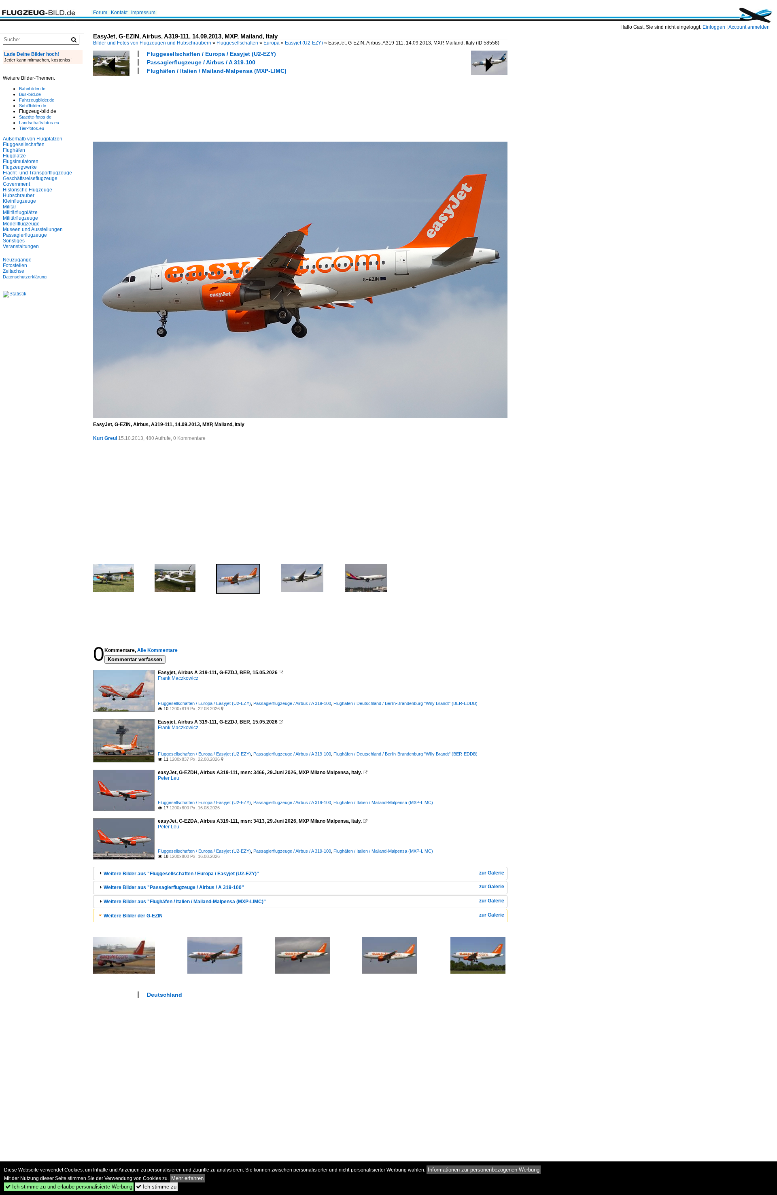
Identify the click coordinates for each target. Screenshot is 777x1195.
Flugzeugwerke (20, 167)
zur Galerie (491, 873)
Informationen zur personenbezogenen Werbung (483, 1170)
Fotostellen (15, 265)
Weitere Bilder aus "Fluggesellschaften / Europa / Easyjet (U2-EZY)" (181, 874)
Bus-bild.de (30, 94)
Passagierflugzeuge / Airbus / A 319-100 (201, 62)
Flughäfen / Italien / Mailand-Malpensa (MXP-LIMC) (217, 71)
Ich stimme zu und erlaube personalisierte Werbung (68, 1187)
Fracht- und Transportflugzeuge (37, 173)
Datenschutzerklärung (25, 276)
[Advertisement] (240, 107)
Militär (9, 207)
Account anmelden (749, 27)
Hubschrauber (18, 195)
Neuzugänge (17, 260)
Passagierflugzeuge (25, 235)
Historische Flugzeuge (27, 190)
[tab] (300, 873)
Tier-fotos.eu (31, 128)
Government (16, 184)
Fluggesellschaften (237, 43)
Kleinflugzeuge (19, 201)
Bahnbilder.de (32, 88)
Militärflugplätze (20, 212)
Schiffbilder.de (32, 105)
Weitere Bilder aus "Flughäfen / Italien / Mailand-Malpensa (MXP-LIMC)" (185, 901)
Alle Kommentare (157, 650)
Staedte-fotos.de (35, 117)
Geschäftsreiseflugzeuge (30, 178)
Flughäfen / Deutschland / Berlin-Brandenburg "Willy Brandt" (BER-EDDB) (405, 703)
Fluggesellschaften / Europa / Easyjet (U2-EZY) (211, 54)
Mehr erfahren (187, 1178)
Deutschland (164, 994)
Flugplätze (14, 156)
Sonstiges (14, 241)
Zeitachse (13, 271)
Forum (100, 12)
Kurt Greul (105, 438)
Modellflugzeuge (21, 224)
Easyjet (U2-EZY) (304, 43)
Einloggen (714, 27)
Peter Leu (168, 778)
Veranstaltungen (21, 246)
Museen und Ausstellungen (33, 229)
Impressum (143, 12)
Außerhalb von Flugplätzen (32, 139)
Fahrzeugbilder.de (36, 100)
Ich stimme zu (156, 1187)
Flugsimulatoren (20, 161)
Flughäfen (14, 150)
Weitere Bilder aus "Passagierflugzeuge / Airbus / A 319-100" (174, 887)
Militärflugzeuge (20, 218)
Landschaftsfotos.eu (39, 122)
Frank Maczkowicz (178, 678)
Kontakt (119, 12)
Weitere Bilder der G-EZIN (133, 916)
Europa (271, 43)
